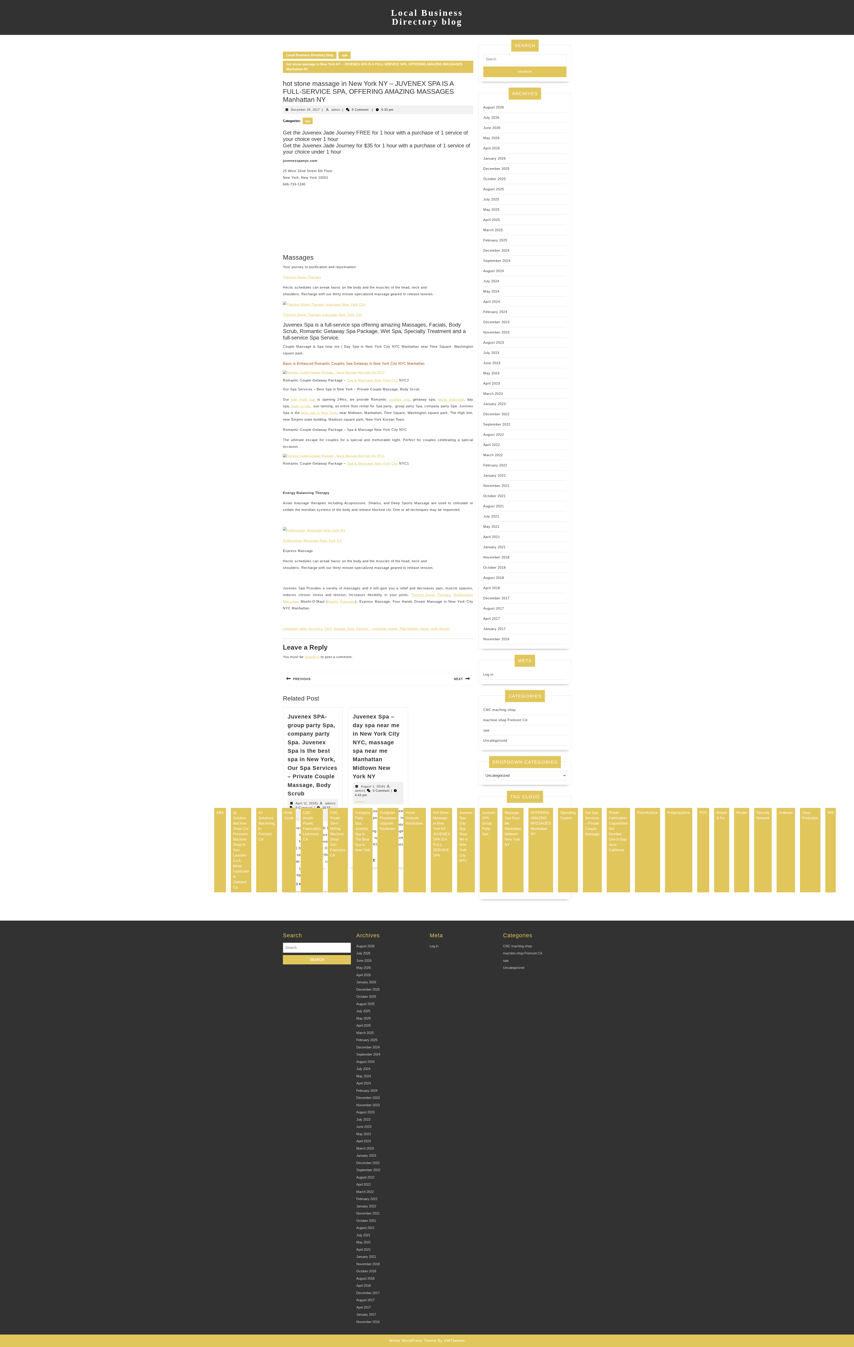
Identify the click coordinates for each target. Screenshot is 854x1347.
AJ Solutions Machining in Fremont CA (266, 826)
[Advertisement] (378, 222)
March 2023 (493, 393)
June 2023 (491, 363)
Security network (762, 815)
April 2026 (491, 148)
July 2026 (491, 117)
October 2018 (494, 567)
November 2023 (496, 332)
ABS (220, 813)
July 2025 (491, 199)
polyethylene (647, 813)
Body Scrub (289, 815)
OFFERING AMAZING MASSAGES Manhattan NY (541, 823)
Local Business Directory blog (427, 17)
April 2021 (491, 537)
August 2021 (493, 506)
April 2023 (491, 383)
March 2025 (493, 230)
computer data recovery (302, 628)
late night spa (303, 399)
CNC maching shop (499, 710)
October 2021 (494, 496)
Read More (299, 884)
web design (440, 628)
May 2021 (491, 526)
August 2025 (493, 189)
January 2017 (494, 629)
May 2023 (491, 373)
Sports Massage (341, 601)
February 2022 (495, 465)
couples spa (399, 399)
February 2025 (495, 240)
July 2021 (491, 516)
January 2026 (494, 158)
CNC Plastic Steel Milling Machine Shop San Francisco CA (338, 834)
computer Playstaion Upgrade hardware (388, 821)
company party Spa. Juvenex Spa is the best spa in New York (362, 831)
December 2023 (496, 322)
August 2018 (493, 578)
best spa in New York (319, 413)
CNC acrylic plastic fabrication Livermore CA (312, 826)
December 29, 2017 (305, 109)
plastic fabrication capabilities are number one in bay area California (618, 831)
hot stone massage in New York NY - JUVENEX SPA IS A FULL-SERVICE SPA (441, 834)
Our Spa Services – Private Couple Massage (592, 823)
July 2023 (491, 353)
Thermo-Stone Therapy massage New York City (322, 315)
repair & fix (721, 815)
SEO (328, 628)
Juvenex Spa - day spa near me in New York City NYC (466, 837)
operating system (568, 815)
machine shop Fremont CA (505, 720)
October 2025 (494, 179)
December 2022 (496, 414)
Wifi (831, 813)
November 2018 (496, 557)
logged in (312, 657)
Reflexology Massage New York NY (312, 540)
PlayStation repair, (415, 628)
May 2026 (491, 138)
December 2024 (496, 250)
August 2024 (493, 271)
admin (335, 109)
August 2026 (493, 107)
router (741, 813)
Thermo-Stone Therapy (302, 277)
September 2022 (496, 424)
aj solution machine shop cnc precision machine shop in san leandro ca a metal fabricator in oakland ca (241, 850)
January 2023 (494, 404)
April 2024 (491, 301)
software (786, 813)
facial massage (451, 399)
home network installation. (415, 818)
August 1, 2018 (372, 786)
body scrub (300, 406)
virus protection (810, 815)
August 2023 (493, 342)
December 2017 (496, 598)
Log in (488, 674)
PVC (703, 813)
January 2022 (494, 475)
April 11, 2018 (306, 803)
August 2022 (493, 434)
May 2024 (491, 291)
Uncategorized (495, 740)
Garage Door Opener (351, 628)
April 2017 (491, 618)
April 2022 (491, 445)
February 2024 (495, 312)
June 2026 (491, 128)
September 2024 (496, 261)
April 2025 (491, 220)
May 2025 (491, 209)
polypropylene (678, 813)
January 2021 (494, 547)
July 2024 (491, 281)
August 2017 (493, 608)
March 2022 (493, 455)
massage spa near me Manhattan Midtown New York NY (513, 829)
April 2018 (491, 588)
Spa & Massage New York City (372, 380)
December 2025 (496, 169)
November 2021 (496, 486)
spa (344, 55)
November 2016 (496, 639)
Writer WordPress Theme (412, 1341)
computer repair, (385, 628)
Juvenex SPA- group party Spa (488, 823)
